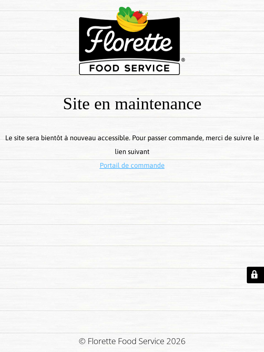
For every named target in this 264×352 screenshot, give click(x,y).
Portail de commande (132, 165)
